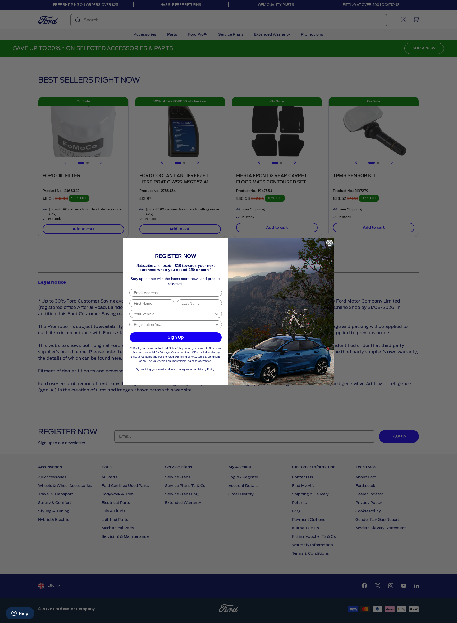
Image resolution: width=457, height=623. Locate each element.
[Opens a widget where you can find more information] (19, 613)
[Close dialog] (329, 242)
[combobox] (174, 314)
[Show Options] (217, 314)
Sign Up (176, 337)
